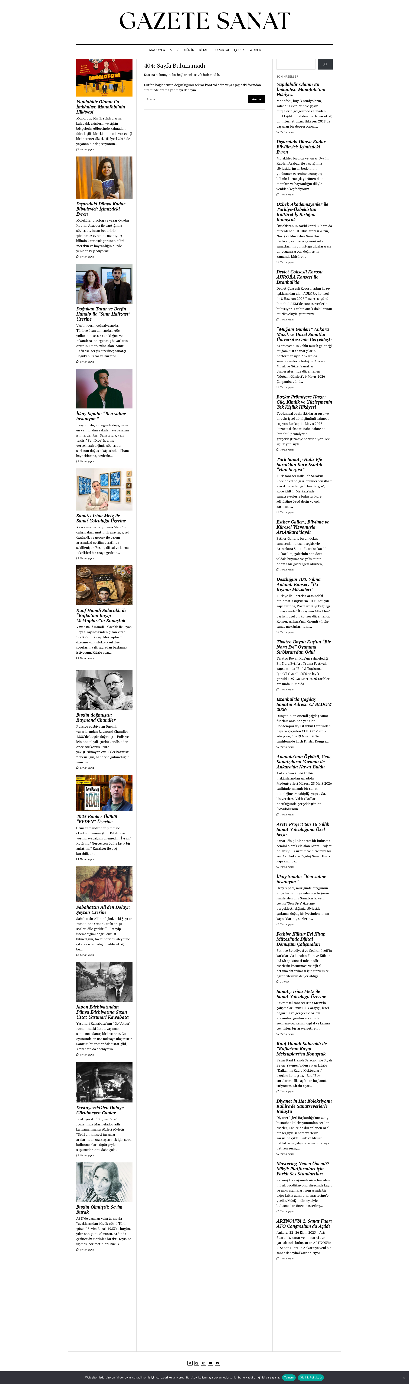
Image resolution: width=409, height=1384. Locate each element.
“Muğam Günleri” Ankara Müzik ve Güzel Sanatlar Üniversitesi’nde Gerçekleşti (304, 334)
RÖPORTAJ (221, 50)
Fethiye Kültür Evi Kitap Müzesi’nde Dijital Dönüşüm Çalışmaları (301, 939)
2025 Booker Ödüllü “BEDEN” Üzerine (96, 819)
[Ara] (325, 64)
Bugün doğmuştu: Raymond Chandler (95, 717)
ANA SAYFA (157, 50)
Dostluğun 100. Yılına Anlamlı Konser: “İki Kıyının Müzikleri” (299, 584)
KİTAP (203, 50)
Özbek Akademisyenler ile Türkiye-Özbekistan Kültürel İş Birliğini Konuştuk (302, 212)
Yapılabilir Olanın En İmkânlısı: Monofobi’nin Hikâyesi (100, 106)
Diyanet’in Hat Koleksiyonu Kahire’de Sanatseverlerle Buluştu (304, 1106)
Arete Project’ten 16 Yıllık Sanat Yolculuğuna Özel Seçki (303, 829)
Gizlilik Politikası (311, 1377)
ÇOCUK (239, 50)
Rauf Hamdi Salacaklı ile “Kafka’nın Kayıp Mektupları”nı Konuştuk (101, 615)
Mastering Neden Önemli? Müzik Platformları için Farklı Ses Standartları (303, 1168)
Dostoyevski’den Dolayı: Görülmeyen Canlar (100, 1110)
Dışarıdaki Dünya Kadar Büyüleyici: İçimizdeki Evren (100, 208)
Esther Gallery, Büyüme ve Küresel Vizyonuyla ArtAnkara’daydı (303, 527)
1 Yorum (284, 981)
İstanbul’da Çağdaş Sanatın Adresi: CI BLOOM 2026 (304, 704)
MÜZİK (189, 50)
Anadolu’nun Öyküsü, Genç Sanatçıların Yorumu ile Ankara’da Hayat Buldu (304, 761)
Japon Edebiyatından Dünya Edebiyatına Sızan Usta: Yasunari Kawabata (102, 1012)
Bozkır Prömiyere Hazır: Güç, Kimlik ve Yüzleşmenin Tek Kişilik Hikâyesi (304, 402)
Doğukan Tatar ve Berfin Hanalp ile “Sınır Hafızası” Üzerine (103, 313)
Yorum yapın (86, 149)
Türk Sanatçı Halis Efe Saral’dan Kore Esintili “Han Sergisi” (299, 464)
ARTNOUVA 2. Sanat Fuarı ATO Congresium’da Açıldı (304, 1223)
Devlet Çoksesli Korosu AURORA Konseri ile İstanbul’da (300, 276)
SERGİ (174, 50)
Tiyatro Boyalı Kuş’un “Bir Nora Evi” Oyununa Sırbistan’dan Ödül (304, 646)
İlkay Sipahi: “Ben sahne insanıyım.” (101, 416)
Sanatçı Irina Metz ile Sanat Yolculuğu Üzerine (101, 518)
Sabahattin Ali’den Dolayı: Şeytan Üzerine (103, 910)
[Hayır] (404, 1377)
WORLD (255, 50)
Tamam (289, 1377)
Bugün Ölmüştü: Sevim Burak (99, 1209)
